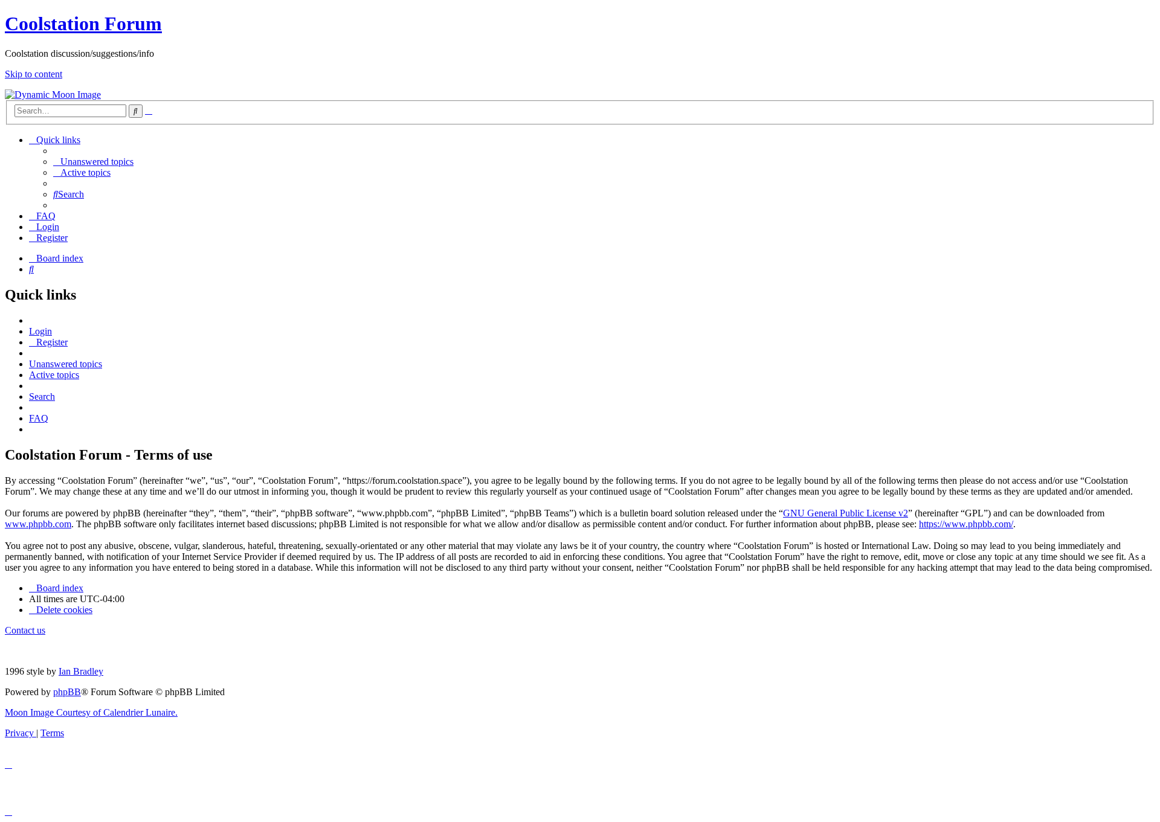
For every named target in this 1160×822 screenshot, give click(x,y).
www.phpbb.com (38, 524)
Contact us (25, 630)
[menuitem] (93, 161)
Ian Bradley (81, 671)
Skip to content (33, 74)
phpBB (67, 692)
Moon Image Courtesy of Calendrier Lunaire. (91, 712)
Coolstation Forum (83, 23)
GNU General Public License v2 (845, 513)
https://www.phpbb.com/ (966, 524)
